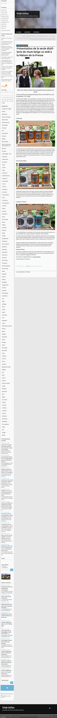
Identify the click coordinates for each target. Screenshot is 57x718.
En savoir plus (3, 716)
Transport (4, 410)
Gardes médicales (6, 265)
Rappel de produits (6, 366)
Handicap (4, 274)
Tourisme (4, 405)
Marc (2, 535)
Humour (4, 279)
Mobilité (4, 334)
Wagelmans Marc (5, 546)
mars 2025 (3, 10)
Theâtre (4, 402)
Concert (4, 183)
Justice (3, 306)
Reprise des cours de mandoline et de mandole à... (7, 48)
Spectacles (4, 391)
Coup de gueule (5, 203)
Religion (4, 369)
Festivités (4, 257)
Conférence (4, 189)
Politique (4, 356)
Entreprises (4, 241)
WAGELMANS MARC (6, 457)
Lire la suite (4, 3)
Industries (4, 290)
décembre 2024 (4, 16)
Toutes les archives (5, 30)
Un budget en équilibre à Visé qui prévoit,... (6, 642)
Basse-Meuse (5, 141)
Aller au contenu (4, 1)
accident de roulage (6, 108)
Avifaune (4, 136)
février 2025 (4, 12)
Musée (3, 339)
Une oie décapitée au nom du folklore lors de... (7, 515)
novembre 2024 (5, 18)
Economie (4, 227)
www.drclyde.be (36, 256)
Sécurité (4, 380)
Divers (3, 216)
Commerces (4, 178)
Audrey (3, 503)
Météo (3, 331)
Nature (3, 345)
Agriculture (4, 114)
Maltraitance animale (7, 326)
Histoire (4, 276)
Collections (4, 173)
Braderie (4, 148)
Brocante (4, 151)
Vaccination (4, 418)
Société (3, 386)
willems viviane (5, 469)
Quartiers (4, 364)
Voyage (3, 432)
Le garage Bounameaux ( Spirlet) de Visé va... (7, 460)
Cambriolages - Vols (6, 153)
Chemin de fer (5, 159)
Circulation (4, 162)
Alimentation (5, 119)
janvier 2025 (4, 14)
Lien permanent (20, 266)
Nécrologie (4, 347)
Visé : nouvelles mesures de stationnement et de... (6, 549)
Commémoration (6, 175)
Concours (4, 186)
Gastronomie (5, 268)
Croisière (4, 205)
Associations (5, 133)
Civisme (4, 167)
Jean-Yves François (6, 444)
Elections (4, 230)
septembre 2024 (5, 22)
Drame (3, 222)
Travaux (4, 413)
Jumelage (4, 304)
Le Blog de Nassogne (5, 49)
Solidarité (4, 388)
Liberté (9, 80)
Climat (3, 170)
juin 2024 (3, 28)
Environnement (5, 244)
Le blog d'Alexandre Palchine (6, 73)
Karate (3, 309)
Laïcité (3, 312)
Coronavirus (5, 200)
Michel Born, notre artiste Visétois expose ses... (6, 615)
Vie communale (5, 424)
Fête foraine (5, 260)
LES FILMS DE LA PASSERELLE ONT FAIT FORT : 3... (6, 632)
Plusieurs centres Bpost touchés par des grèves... (6, 662)
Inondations (5, 295)
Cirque (3, 164)
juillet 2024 (4, 26)
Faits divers (4, 255)
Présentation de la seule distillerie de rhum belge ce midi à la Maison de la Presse (35, 52)
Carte (3, 558)
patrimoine (4, 350)
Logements (4, 320)
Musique (4, 342)
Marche (3, 328)
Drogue (4, 224)
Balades (4, 138)
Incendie (4, 287)
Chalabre (3, 69)
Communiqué (5, 181)
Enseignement (5, 238)
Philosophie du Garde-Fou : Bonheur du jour (6, 63)
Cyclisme (4, 211)
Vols (3, 429)
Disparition (4, 214)
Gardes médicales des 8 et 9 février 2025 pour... (6, 653)
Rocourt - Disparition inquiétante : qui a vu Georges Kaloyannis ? (35, 36)
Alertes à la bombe (6, 117)
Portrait (4, 358)
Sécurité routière (6, 383)
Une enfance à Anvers (6, 57)
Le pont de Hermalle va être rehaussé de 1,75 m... (7, 481)
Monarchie (4, 336)
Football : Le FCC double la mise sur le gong (7, 67)
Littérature (4, 315)
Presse (3, 361)
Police (3, 353)
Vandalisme (4, 421)
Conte (3, 197)
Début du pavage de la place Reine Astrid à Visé (6, 504)
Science (3, 377)
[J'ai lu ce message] (55, 715)
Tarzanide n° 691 (5, 76)
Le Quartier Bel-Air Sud (6, 43)
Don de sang (5, 219)
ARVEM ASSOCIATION (5, 54)
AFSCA (3, 111)
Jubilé (3, 301)
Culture (3, 208)
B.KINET (3, 490)
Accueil (18, 32)
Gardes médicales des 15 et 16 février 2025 (6, 624)
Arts (3, 130)
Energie (4, 235)
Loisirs (3, 323)
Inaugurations (5, 285)
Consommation (5, 194)
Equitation (4, 246)
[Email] (7, 688)
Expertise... (3, 38)
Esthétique (4, 249)
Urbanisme (4, 416)
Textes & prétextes (5, 58)
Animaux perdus (5, 122)
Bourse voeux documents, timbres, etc (6, 145)
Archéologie (5, 125)
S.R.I (3, 372)
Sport (3, 394)
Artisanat (4, 128)
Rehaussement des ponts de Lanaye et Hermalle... (6, 448)
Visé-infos (22, 13)
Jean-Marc (4, 513)
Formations (4, 263)
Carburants (4, 156)
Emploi (3, 233)
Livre (3, 317)
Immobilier (4, 282)
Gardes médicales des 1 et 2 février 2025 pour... (6, 672)
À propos (36, 32)
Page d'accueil (52, 36)
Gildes (3, 271)
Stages (3, 397)
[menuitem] (19, 31)
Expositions (4, 252)
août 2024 (3, 24)
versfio (3, 480)
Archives (27, 32)
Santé (3, 375)
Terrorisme (4, 399)
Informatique (5, 293)
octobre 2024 (4, 20)
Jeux (3, 298)
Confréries (4, 192)
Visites (3, 427)
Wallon (3, 435)
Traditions (4, 407)
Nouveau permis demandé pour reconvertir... (7, 588)
